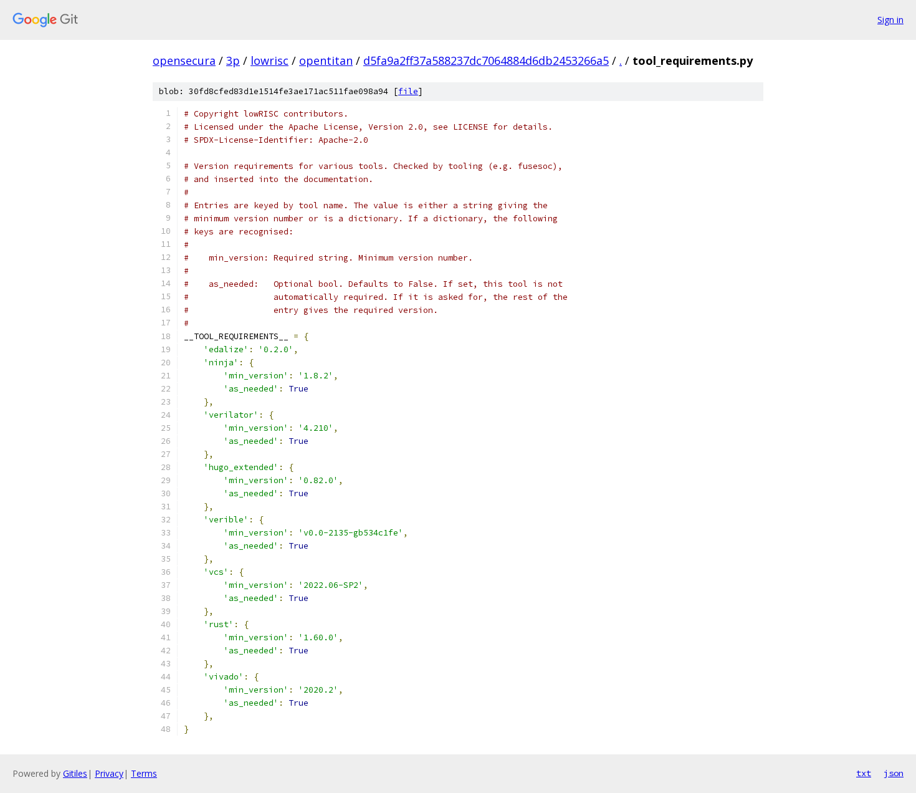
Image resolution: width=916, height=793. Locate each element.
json (894, 773)
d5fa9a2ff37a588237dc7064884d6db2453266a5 (486, 60)
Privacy (109, 773)
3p (233, 60)
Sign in (890, 20)
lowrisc (269, 60)
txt (863, 773)
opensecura (184, 60)
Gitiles (75, 773)
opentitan (326, 60)
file (408, 91)
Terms (144, 773)
